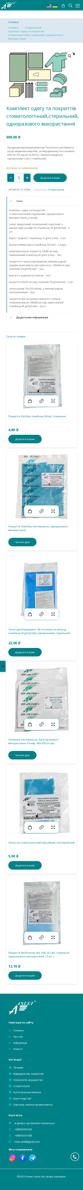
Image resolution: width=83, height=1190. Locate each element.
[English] (49, 5)
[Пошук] (63, 5)
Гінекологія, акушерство (28, 1080)
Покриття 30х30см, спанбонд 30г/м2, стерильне (37, 416)
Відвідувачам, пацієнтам (28, 1073)
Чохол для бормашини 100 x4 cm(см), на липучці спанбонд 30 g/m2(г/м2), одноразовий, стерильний (39, 631)
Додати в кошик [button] (25, 439)
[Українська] (55, 5)
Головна (13, 27)
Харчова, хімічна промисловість (33, 1104)
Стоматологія (33, 27)
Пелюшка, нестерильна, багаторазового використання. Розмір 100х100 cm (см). (33, 741)
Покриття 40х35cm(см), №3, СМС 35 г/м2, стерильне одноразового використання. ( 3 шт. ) (38, 954)
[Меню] (77, 5)
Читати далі (22, 542)
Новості (18, 1049)
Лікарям (18, 1067)
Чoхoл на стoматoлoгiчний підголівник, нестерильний (41, 842)
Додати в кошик (50, 178)
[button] (70, 56)
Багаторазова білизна (27, 1092)
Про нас (18, 1036)
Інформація (20, 1042)
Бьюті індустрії (22, 1098)
